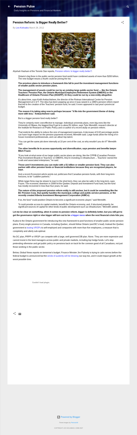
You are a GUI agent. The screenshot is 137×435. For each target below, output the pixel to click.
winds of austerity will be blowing (63, 256)
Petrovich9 (74, 422)
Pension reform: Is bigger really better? (73, 71)
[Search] (128, 7)
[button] (122, 23)
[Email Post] (19, 315)
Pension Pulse (24, 6)
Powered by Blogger (70, 417)
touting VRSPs (34, 228)
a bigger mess (78, 215)
